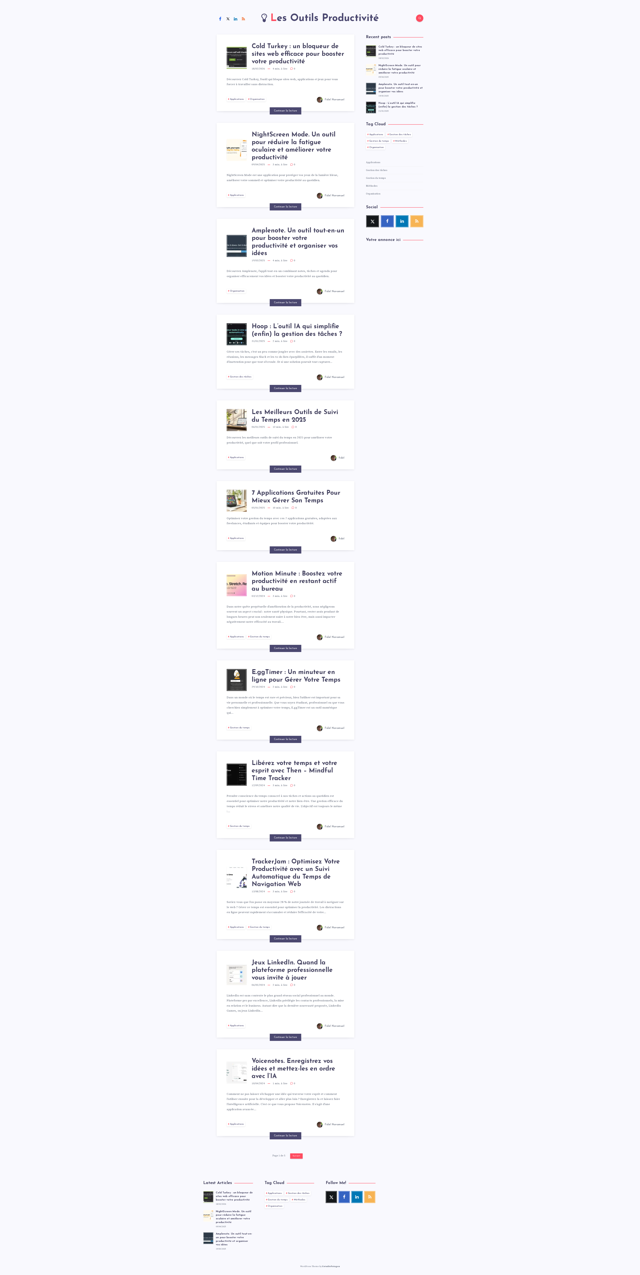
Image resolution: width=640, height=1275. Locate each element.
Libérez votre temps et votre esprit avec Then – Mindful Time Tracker (294, 771)
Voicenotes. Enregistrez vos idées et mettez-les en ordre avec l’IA (293, 1069)
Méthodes (401, 141)
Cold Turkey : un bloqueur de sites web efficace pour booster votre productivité (298, 54)
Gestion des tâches (241, 377)
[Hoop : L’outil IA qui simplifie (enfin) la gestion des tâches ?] (371, 107)
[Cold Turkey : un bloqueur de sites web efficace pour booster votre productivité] (371, 50)
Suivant (296, 1156)
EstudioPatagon (331, 1266)
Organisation (257, 99)
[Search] (419, 18)
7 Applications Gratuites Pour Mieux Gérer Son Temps (296, 497)
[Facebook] (220, 18)
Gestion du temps (260, 637)
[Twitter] (228, 18)
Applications (237, 99)
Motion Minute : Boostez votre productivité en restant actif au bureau (297, 581)
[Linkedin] (235, 18)
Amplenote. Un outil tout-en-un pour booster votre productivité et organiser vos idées (400, 88)
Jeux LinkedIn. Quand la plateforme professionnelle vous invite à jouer (292, 970)
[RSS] (243, 18)
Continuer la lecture (285, 111)
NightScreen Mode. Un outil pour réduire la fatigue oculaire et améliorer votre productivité (294, 146)
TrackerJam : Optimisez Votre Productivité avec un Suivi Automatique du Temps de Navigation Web (296, 873)
